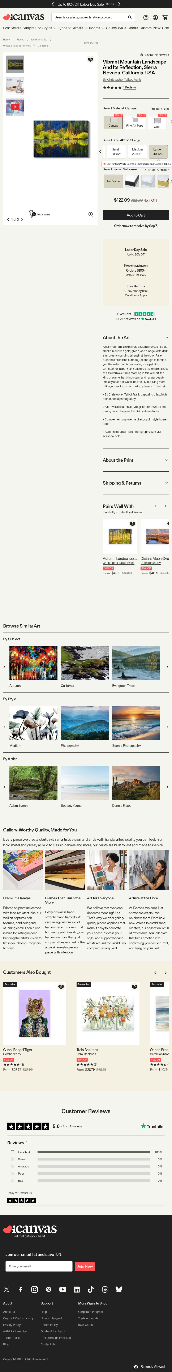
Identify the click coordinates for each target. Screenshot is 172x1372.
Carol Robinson (86, 1054)
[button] (113, 122)
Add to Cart (136, 215)
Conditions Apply (136, 295)
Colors (133, 28)
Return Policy (49, 1325)
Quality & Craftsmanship (18, 1318)
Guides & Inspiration (53, 1331)
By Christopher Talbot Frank (122, 80)
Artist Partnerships (15, 1331)
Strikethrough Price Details (58, 1338)
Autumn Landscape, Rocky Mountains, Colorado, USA (120, 558)
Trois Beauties (87, 1050)
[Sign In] (155, 17)
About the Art (116, 337)
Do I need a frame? (156, 169)
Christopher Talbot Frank (118, 562)
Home (6, 39)
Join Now (85, 1266)
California (43, 45)
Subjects (29, 28)
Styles (47, 28)
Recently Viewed (153, 1367)
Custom (145, 28)
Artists (78, 28)
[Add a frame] (39, 214)
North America (39, 39)
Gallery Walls (116, 28)
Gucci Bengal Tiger (17, 1050)
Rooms (94, 28)
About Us (9, 1312)
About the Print (118, 460)
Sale (165, 28)
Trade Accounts (88, 1318)
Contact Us (48, 1344)
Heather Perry (12, 1054)
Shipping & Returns (122, 483)
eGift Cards (85, 1325)
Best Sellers (12, 28)
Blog (6, 1344)
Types (62, 28)
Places (20, 39)
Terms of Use (11, 1338)
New (156, 28)
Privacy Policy (12, 1325)
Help (44, 1312)
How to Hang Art (51, 1318)
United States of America (17, 45)
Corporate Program (90, 1312)
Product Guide (159, 108)
